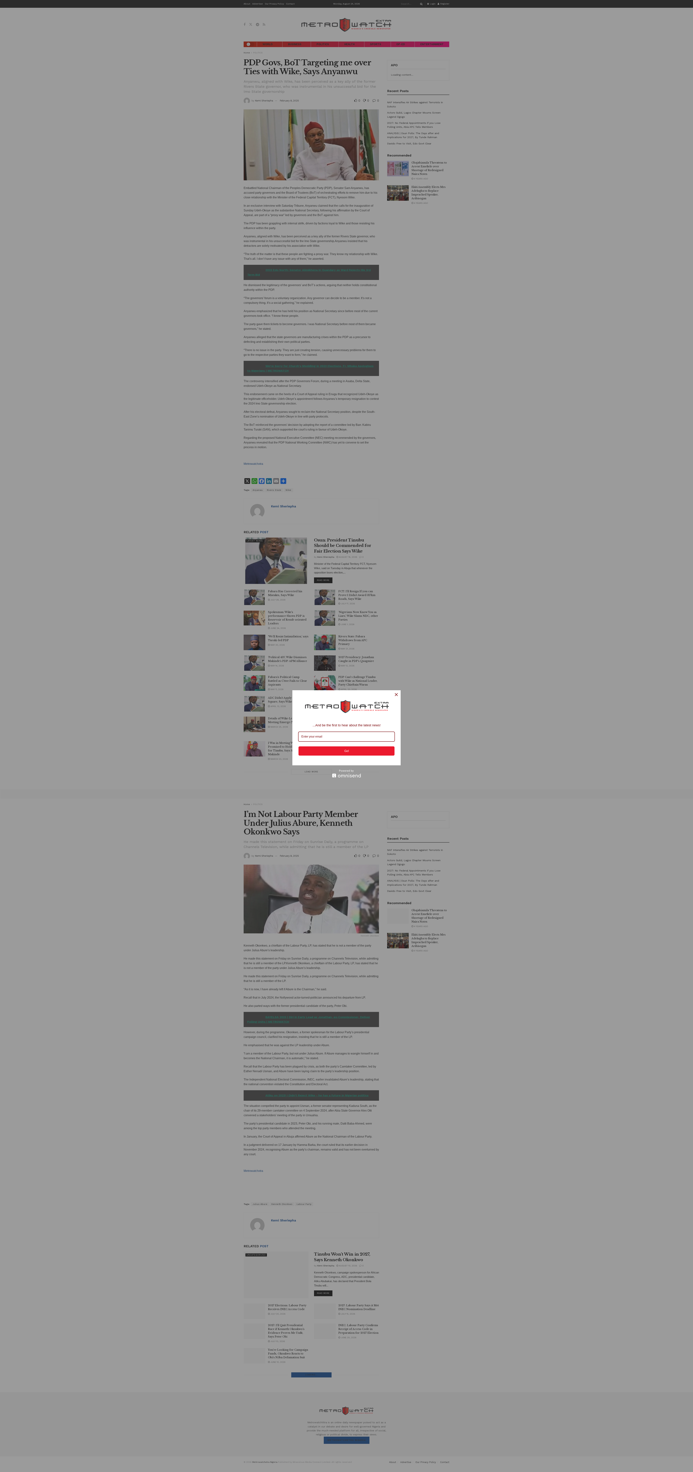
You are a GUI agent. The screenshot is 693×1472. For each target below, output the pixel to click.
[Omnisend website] (346, 773)
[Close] (396, 694)
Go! (346, 751)
